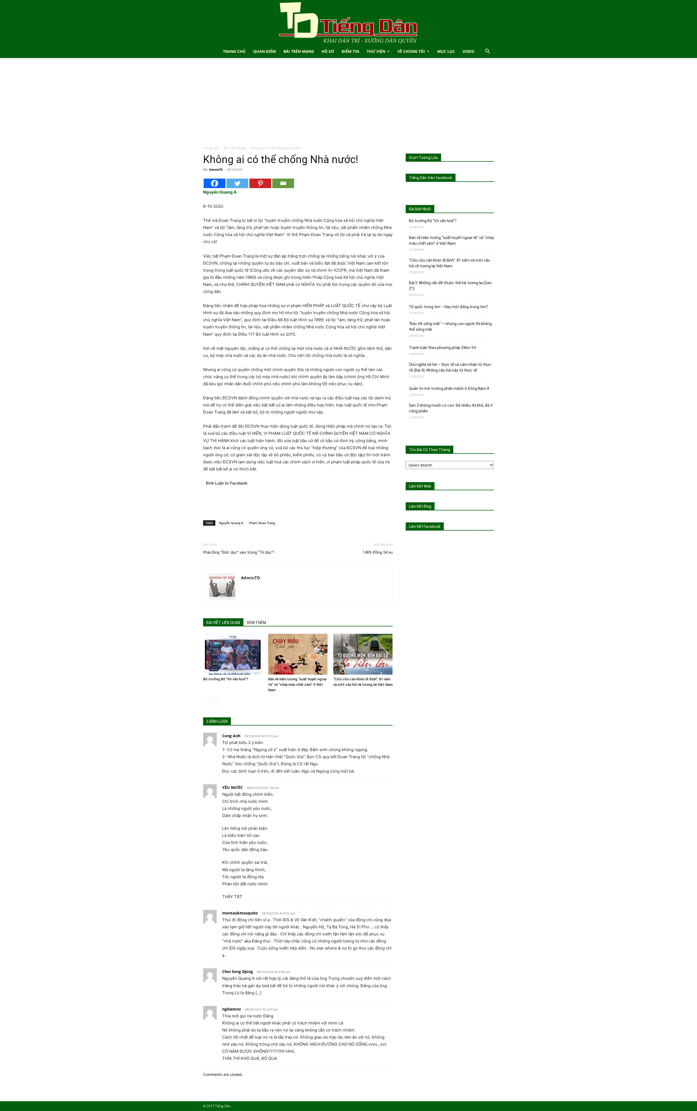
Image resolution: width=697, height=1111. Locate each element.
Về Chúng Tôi (411, 51)
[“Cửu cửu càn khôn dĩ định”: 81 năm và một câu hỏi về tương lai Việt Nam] (363, 654)
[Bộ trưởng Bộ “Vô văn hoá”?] (232, 654)
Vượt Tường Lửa (423, 157)
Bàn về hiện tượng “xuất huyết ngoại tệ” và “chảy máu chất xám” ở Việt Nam (297, 684)
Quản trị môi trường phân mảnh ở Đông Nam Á (449, 388)
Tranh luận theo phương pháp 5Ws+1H (442, 347)
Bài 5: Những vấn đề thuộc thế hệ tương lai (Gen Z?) (450, 286)
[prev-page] (206, 700)
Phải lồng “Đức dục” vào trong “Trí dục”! (238, 552)
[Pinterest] (260, 183)
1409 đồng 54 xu (378, 552)
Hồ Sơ (328, 51)
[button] (487, 51)
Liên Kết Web (420, 486)
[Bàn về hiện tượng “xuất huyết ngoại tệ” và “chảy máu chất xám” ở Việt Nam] (298, 654)
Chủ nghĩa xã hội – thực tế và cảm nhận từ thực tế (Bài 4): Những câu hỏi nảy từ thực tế (450, 367)
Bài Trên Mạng (298, 51)
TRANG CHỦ (234, 51)
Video (468, 51)
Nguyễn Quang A (231, 523)
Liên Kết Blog (420, 506)
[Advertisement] (348, 104)
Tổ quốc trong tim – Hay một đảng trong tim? (448, 307)
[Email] (283, 183)
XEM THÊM (256, 622)
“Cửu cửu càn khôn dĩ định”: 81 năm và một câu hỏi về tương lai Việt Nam (449, 263)
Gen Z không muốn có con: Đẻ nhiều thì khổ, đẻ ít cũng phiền (451, 408)
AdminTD (216, 169)
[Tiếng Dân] (348, 22)
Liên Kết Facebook (425, 526)
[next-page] (215, 700)
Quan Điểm (264, 51)
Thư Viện (376, 51)
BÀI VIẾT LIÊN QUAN (223, 622)
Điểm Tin (350, 51)
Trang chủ (210, 148)
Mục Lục (446, 51)
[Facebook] (214, 183)
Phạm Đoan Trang (262, 523)
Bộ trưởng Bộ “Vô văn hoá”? (225, 679)
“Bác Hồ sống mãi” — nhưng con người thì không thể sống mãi (450, 327)
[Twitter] (237, 183)
